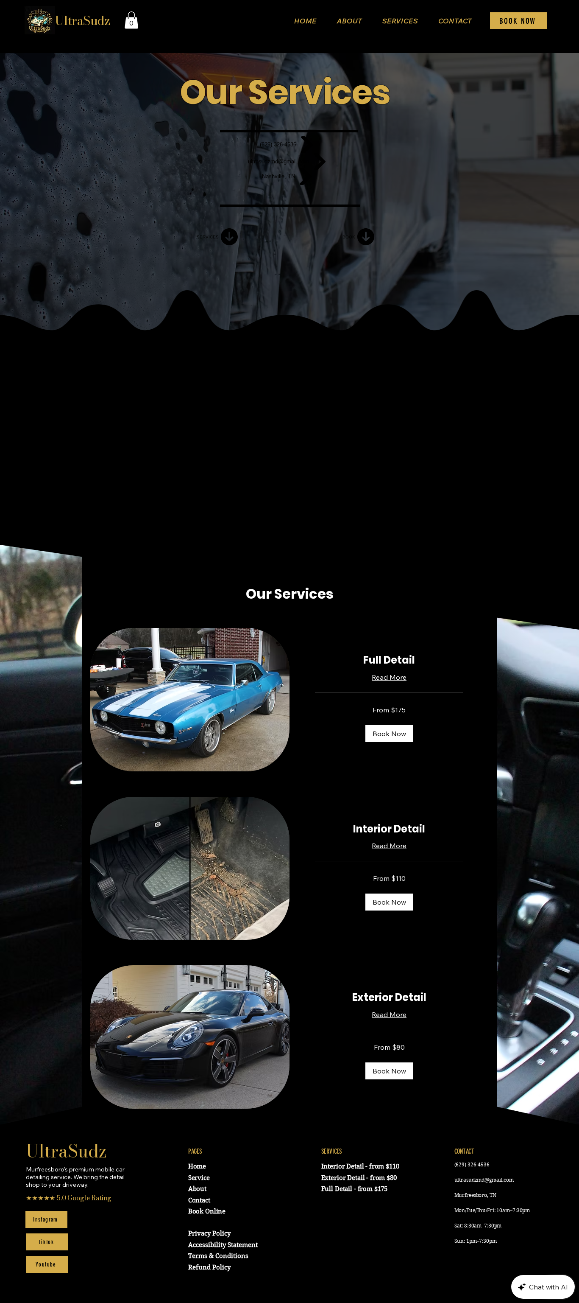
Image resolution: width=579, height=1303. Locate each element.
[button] (131, 20)
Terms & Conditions (218, 1256)
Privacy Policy (209, 1233)
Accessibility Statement (223, 1245)
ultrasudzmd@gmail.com (484, 1180)
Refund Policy (209, 1267)
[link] (389, 660)
